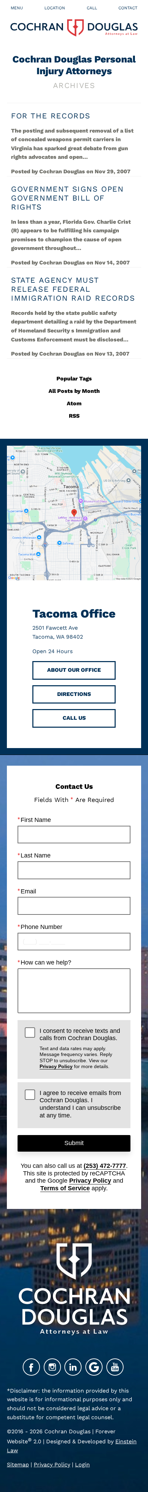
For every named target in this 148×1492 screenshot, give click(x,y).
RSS (74, 416)
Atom (74, 403)
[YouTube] (115, 1367)
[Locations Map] (74, 512)
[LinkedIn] (73, 1367)
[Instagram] (52, 1367)
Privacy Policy (56, 1066)
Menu (17, 8)
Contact (127, 8)
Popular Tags (74, 378)
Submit (74, 1143)
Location (54, 8)
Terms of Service (65, 1188)
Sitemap (18, 1464)
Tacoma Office (74, 613)
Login (82, 1464)
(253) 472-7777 (105, 1165)
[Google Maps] (94, 1367)
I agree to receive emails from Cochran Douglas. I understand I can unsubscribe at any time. (80, 1104)
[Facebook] (31, 1367)
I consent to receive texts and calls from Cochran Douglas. (80, 1048)
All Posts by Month (74, 391)
